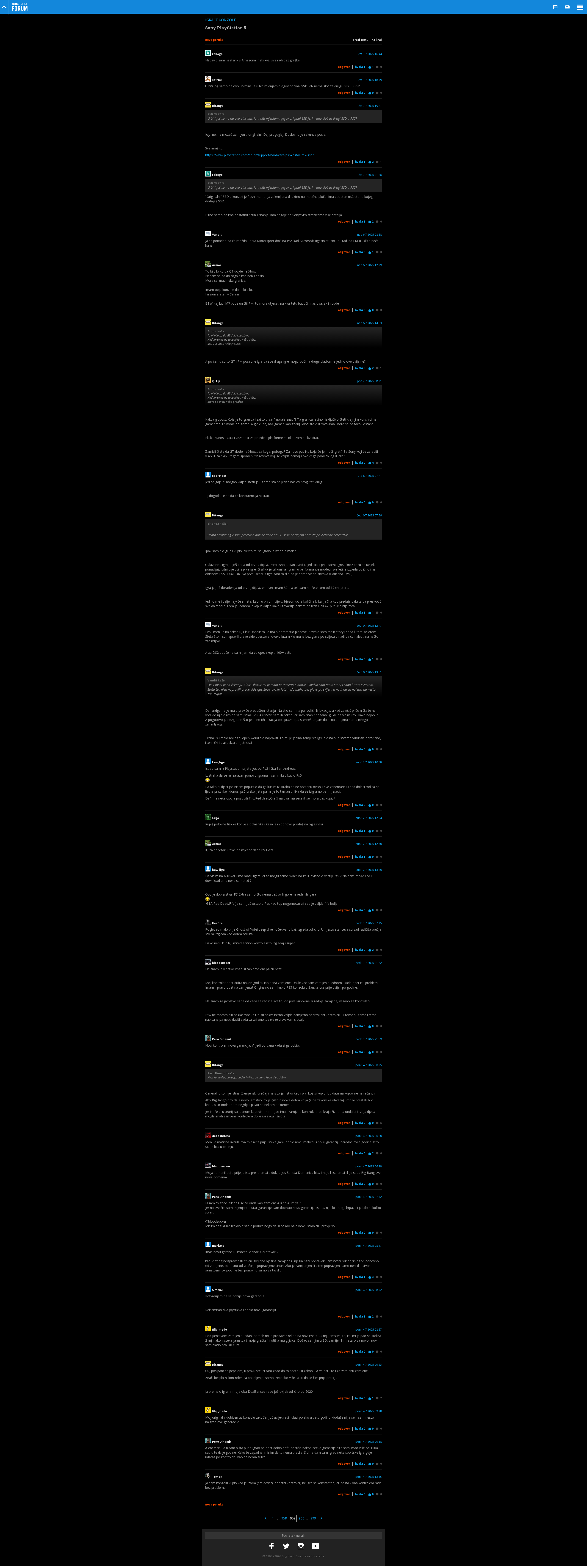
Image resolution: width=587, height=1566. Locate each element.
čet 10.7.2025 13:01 (369, 672)
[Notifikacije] (555, 7)
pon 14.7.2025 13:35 (368, 1476)
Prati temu (360, 40)
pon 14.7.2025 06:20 (368, 1136)
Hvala (360, 67)
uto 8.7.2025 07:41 (370, 475)
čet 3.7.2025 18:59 (370, 80)
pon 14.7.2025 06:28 (368, 1166)
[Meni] (580, 7)
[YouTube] (315, 1546)
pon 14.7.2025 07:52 (368, 1197)
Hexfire (217, 923)
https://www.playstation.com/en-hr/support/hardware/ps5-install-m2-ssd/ (259, 155)
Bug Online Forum (20, 7)
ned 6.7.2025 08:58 (369, 234)
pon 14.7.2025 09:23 (368, 1364)
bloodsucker (221, 963)
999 (313, 1518)
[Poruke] (567, 7)
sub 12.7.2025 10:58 (369, 762)
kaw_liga (218, 762)
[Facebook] (271, 1546)
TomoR (217, 1476)
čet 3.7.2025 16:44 (370, 54)
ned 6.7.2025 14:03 (369, 323)
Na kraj (376, 40)
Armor (216, 265)
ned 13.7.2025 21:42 (369, 963)
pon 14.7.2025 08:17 (368, 1245)
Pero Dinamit (221, 1039)
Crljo (215, 818)
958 (284, 1518)
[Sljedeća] (321, 1518)
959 (293, 1518)
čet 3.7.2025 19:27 (370, 106)
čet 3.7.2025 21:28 (370, 174)
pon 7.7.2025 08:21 (369, 381)
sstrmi (217, 80)
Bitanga (218, 106)
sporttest (219, 475)
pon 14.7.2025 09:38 (368, 1441)
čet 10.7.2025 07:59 (369, 515)
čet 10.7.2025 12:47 (369, 625)
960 (301, 1518)
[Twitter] (286, 1546)
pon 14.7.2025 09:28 (368, 1411)
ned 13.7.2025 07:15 (369, 923)
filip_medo (220, 1329)
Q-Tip (216, 381)
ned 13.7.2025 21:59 (369, 1039)
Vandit (217, 234)
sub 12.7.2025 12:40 (369, 844)
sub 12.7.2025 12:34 (369, 818)
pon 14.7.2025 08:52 (368, 1290)
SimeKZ (217, 1290)
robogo (217, 54)
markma (218, 1245)
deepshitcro (221, 1136)
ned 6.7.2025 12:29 (369, 265)
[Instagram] (301, 1546)
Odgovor (344, 67)
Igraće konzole (220, 19)
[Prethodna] (266, 1518)
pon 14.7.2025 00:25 (368, 1065)
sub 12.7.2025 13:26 (369, 869)
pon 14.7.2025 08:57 (368, 1329)
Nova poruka (214, 40)
